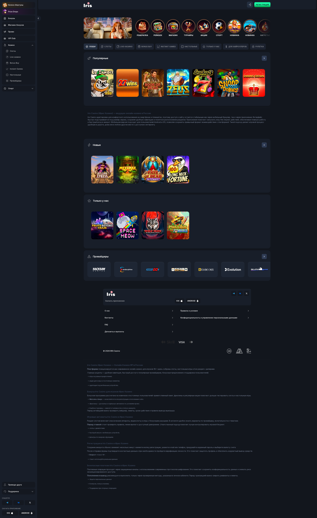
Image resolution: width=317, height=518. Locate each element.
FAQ (106, 325)
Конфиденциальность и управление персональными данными (208, 318)
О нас (107, 311)
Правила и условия (189, 311)
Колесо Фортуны (15, 5)
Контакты (109, 318)
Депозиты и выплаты (114, 332)
